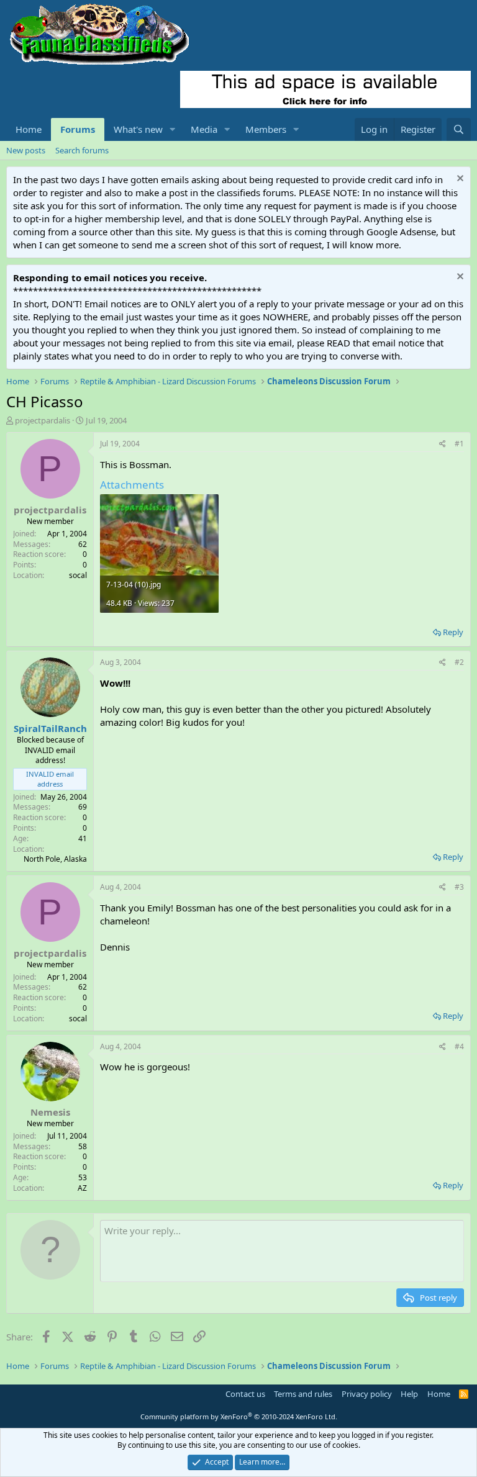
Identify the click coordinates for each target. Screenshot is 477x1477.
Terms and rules (303, 1393)
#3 (459, 887)
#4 (459, 1046)
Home (29, 129)
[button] (172, 129)
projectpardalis (42, 420)
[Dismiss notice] (458, 179)
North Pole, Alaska (55, 859)
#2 (459, 662)
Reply (453, 632)
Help (409, 1393)
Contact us (245, 1393)
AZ (82, 1188)
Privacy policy (367, 1393)
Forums (77, 129)
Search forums (82, 150)
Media (204, 129)
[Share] (442, 444)
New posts (25, 150)
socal (78, 575)
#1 (459, 443)
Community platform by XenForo (238, 1416)
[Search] (459, 129)
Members (265, 129)
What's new (138, 129)
